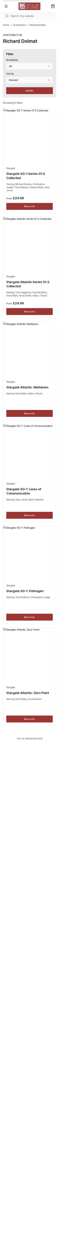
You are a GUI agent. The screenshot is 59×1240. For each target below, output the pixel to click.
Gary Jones (21, 499)
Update (29, 90)
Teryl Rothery (21, 187)
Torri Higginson (23, 292)
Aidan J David (40, 295)
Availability (12, 60)
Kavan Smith (25, 295)
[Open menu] (6, 6)
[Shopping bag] (53, 6)
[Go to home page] (30, 6)
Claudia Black (37, 187)
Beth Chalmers (36, 499)
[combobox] (29, 66)
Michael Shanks (23, 184)
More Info (29, 206)
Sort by (10, 73)
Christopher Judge (40, 597)
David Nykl (11, 295)
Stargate (10, 168)
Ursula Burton (35, 699)
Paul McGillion (40, 292)
